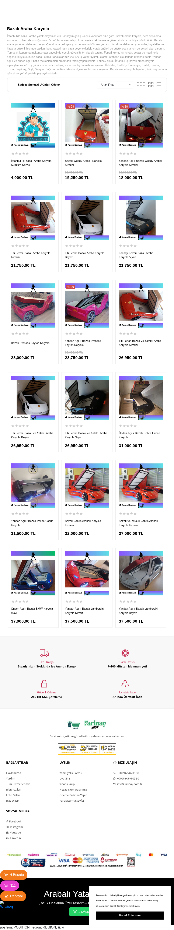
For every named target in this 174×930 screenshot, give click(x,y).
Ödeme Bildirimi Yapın (73, 795)
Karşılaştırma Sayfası (72, 800)
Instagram (16, 827)
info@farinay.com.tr (129, 784)
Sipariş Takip (67, 784)
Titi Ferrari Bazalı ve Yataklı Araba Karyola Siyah (86, 435)
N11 (13, 885)
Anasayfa (72, 15)
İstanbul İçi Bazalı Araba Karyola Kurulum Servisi (31, 163)
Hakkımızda (13, 773)
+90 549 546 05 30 (127, 778)
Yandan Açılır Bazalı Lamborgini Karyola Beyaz (138, 611)
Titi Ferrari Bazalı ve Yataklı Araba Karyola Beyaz (32, 435)
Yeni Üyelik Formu (70, 773)
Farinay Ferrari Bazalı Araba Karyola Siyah (136, 255)
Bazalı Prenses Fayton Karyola (30, 343)
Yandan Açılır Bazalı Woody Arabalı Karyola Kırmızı (141, 163)
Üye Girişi (65, 778)
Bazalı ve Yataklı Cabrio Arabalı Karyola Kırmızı (138, 523)
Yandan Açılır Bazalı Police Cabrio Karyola (32, 523)
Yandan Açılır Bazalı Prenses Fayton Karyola (83, 343)
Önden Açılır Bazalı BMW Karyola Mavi (32, 611)
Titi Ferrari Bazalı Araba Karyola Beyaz (84, 255)
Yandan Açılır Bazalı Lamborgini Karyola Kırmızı (84, 611)
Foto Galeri (13, 795)
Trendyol (16, 896)
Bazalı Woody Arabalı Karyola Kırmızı (83, 163)
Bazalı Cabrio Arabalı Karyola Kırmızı (83, 523)
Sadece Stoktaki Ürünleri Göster (39, 84)
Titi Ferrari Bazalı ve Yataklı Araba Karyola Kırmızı (140, 343)
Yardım (10, 778)
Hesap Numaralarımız (73, 789)
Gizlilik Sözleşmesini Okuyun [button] (125, 906)
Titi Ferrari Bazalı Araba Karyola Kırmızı (30, 255)
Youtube (15, 832)
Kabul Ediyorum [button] (130, 915)
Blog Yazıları (13, 789)
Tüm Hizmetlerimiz (18, 784)
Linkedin (15, 838)
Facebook (14, 821)
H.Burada (17, 875)
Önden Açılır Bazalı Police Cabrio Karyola (139, 435)
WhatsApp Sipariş (87, 911)
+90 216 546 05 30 (127, 773)
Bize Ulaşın (13, 800)
